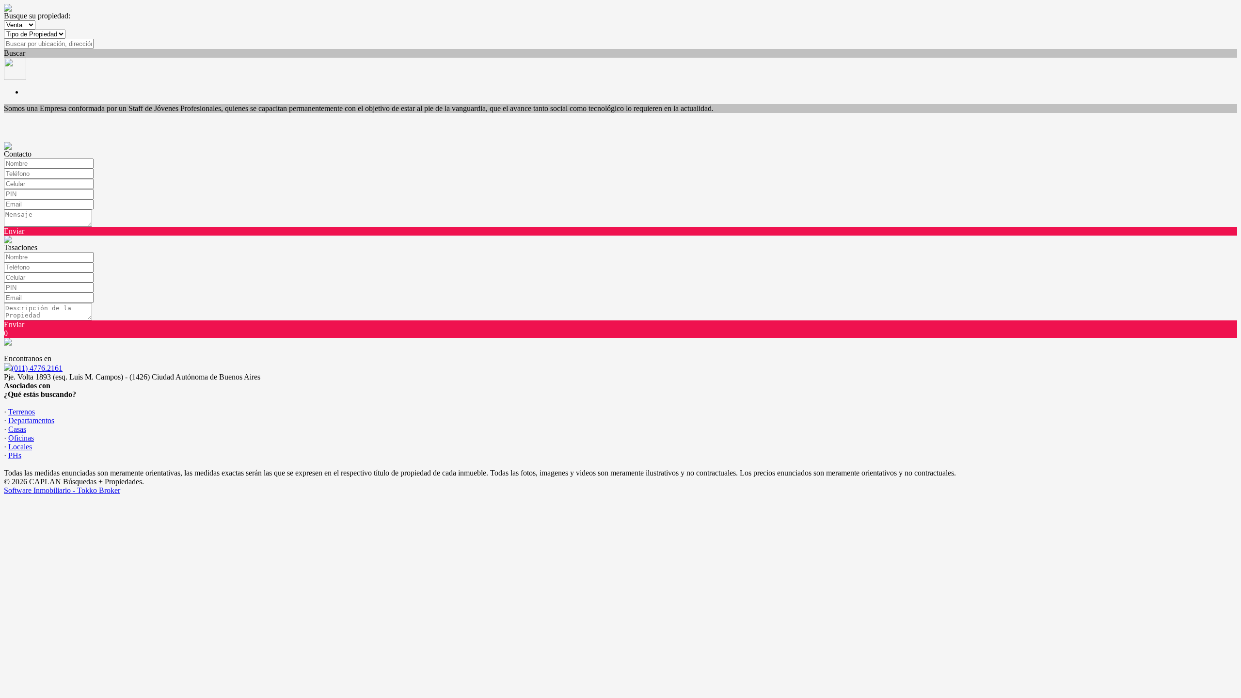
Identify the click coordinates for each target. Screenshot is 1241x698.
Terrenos (21, 412)
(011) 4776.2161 (37, 368)
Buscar (14, 53)
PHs (14, 455)
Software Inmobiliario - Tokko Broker (62, 490)
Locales (20, 447)
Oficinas (21, 438)
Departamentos (31, 420)
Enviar (14, 231)
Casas (17, 429)
